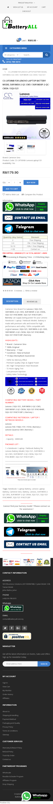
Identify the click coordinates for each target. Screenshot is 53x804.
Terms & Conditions (10, 731)
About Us (6, 711)
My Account (32, 7)
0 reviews (18, 290)
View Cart (6, 686)
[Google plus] (18, 628)
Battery (26, 492)
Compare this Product (34, 194)
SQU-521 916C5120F (21, 497)
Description (12, 301)
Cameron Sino (14, 157)
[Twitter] (5, 628)
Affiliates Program (9, 780)
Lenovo (33, 492)
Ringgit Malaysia (25, 3)
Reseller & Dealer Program (13, 776)
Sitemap (6, 734)
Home (5, 69)
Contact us (7, 759)
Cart (44, 7)
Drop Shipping (8, 784)
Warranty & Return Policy (12, 748)
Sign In (5, 683)
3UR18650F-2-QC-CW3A (21, 494)
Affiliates (6, 698)
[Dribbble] (24, 628)
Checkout (26, 11)
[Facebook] (11, 628)
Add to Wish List (12, 194)
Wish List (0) (18, 7)
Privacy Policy (8, 727)
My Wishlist (7, 690)
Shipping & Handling (10, 715)
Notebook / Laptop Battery (19, 489)
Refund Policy (8, 751)
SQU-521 (35, 494)
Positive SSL (5, 802)
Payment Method (9, 719)
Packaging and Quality (11, 723)
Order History (8, 694)
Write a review (31, 290)
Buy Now (31, 182)
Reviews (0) (32, 301)
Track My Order (9, 755)
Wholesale (7, 772)
